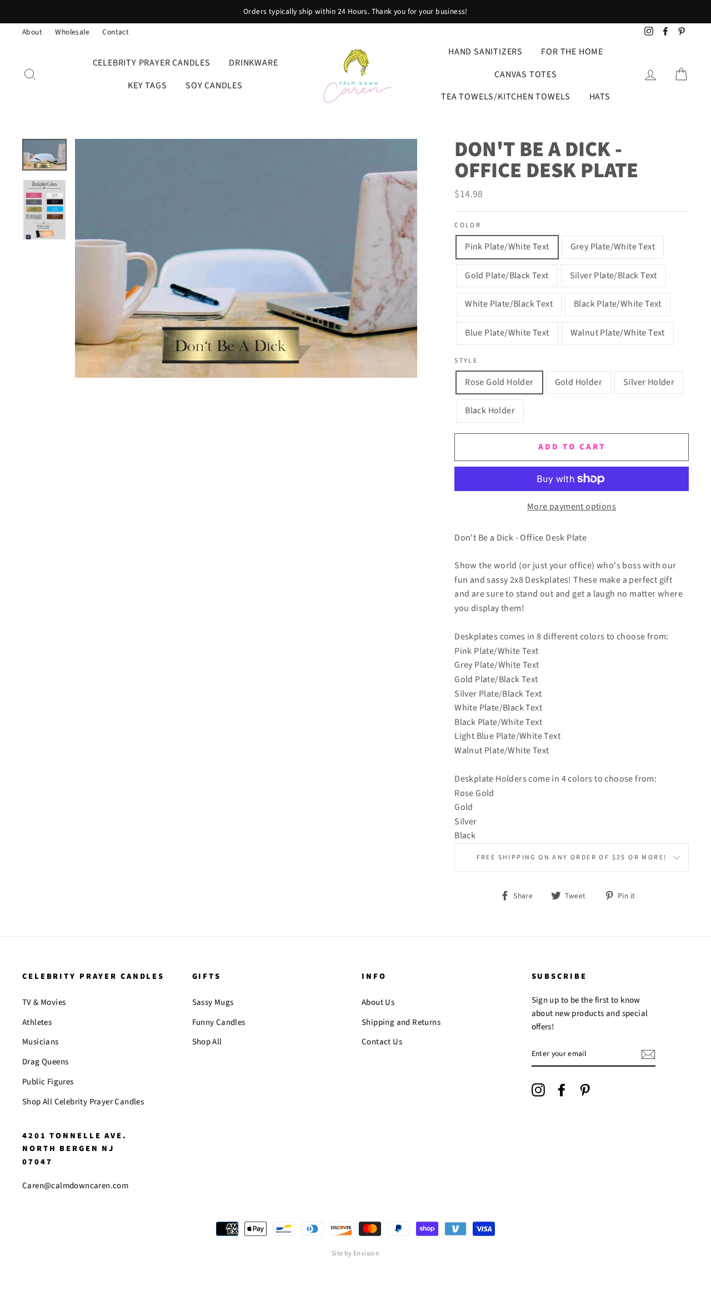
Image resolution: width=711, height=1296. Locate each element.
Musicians (40, 1042)
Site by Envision (355, 1253)
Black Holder (490, 410)
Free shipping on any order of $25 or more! (572, 857)
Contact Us (382, 1042)
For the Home (572, 52)
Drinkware (253, 63)
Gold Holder (578, 382)
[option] (355, 12)
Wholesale (72, 32)
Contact (115, 32)
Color (467, 225)
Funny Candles (219, 1022)
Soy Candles (214, 85)
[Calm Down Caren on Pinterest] (585, 1090)
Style (466, 361)
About (32, 32)
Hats (599, 97)
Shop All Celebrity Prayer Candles (83, 1102)
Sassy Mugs (213, 1002)
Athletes (37, 1022)
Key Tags (147, 85)
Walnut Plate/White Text (617, 333)
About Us (378, 1002)
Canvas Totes (525, 74)
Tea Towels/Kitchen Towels (505, 97)
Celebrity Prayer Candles (152, 63)
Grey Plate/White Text (612, 247)
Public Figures (48, 1082)
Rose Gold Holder (499, 382)
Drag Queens (45, 1062)
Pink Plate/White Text (507, 247)
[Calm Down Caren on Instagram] (538, 1090)
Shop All (207, 1042)
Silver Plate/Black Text (613, 275)
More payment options (571, 507)
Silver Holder (648, 382)
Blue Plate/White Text (507, 333)
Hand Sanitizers (485, 52)
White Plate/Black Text (509, 304)
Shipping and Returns (401, 1022)
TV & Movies (44, 1002)
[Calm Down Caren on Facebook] (561, 1090)
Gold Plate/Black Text (506, 275)
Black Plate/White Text (618, 304)
